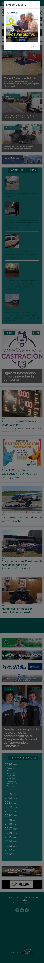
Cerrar (35, 47)
